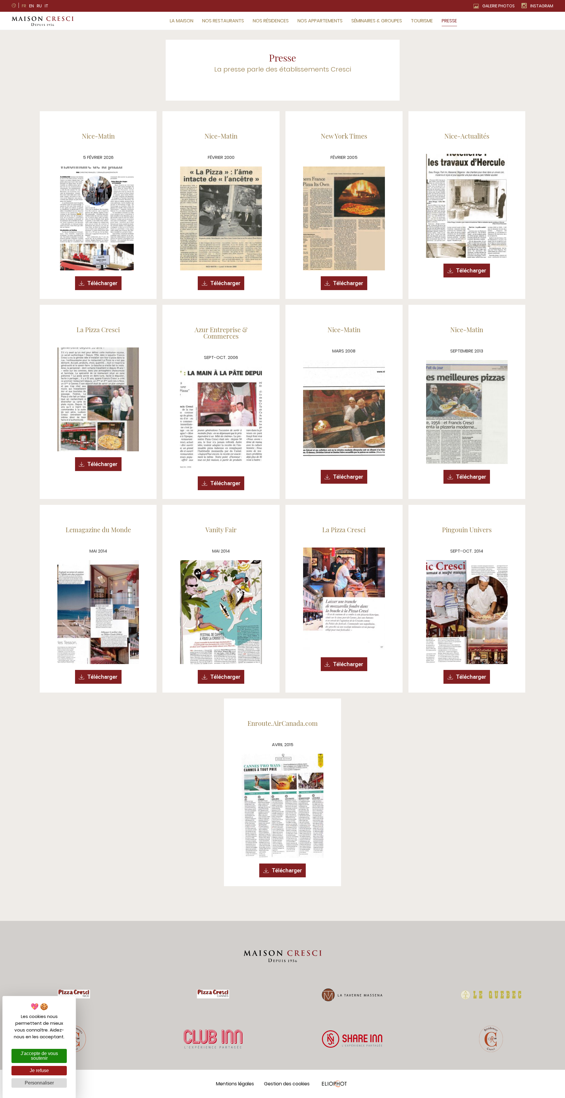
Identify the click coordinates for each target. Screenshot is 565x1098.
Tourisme (422, 20)
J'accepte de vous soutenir (39, 1056)
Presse (449, 20)
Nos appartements (320, 20)
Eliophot (334, 1083)
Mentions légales (235, 1083)
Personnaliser (39, 1082)
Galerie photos (498, 6)
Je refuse (39, 1070)
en (31, 6)
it (46, 6)
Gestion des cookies (287, 1083)
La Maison (181, 20)
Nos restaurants (223, 20)
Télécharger (102, 283)
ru (39, 6)
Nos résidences (271, 20)
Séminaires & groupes (376, 20)
